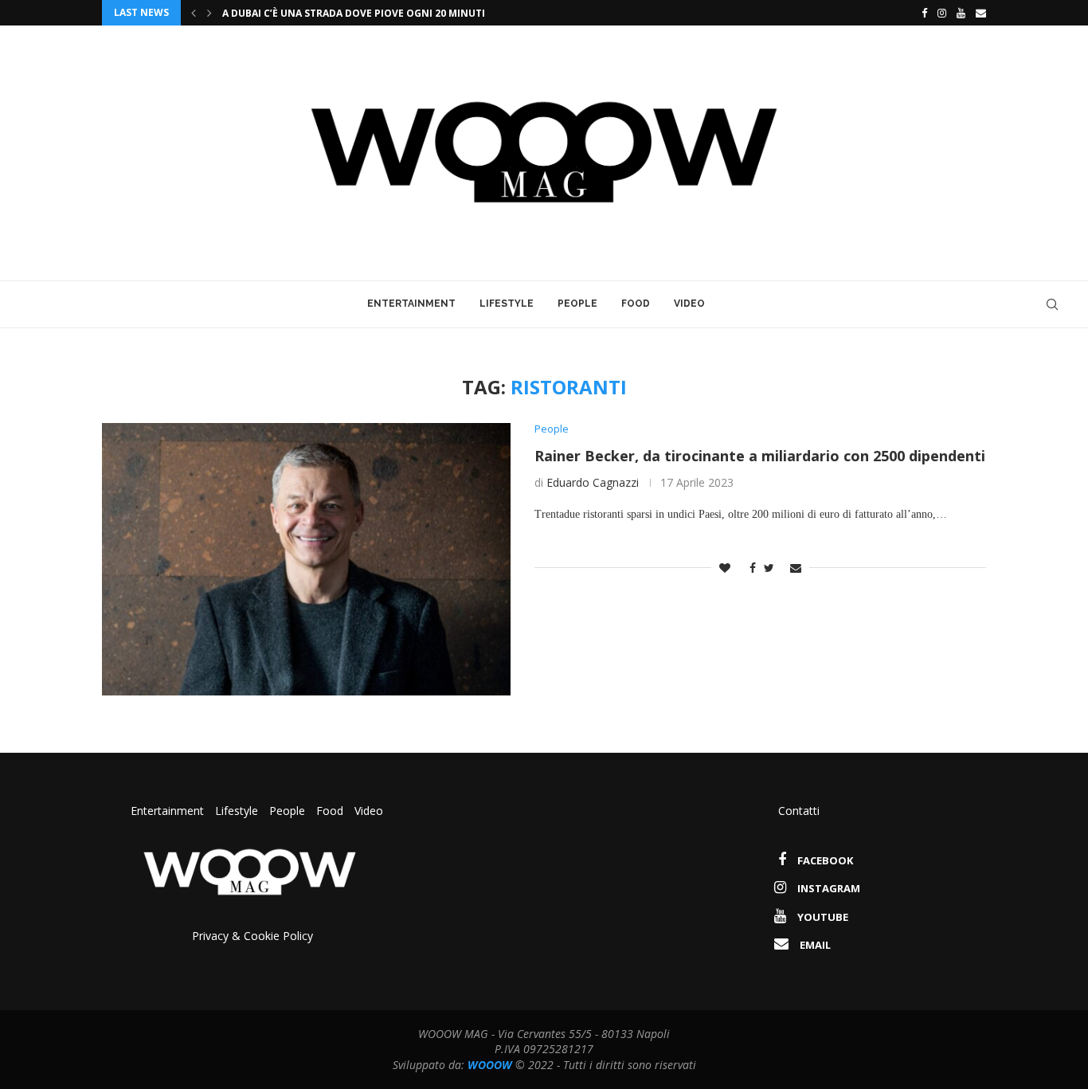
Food (635, 303)
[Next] (209, 12)
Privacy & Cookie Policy (252, 935)
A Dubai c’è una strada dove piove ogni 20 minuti (353, 13)
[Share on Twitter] (769, 567)
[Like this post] (724, 567)
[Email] (981, 12)
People (577, 303)
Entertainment (411, 303)
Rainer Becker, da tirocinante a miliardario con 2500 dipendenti (759, 455)
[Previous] (193, 12)
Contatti (799, 810)
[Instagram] (941, 12)
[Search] (1052, 304)
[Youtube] (961, 12)
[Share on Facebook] (749, 567)
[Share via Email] (795, 567)
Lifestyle (506, 303)
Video (689, 303)
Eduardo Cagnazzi (592, 482)
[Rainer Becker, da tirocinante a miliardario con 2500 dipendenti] (306, 559)
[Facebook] (920, 12)
